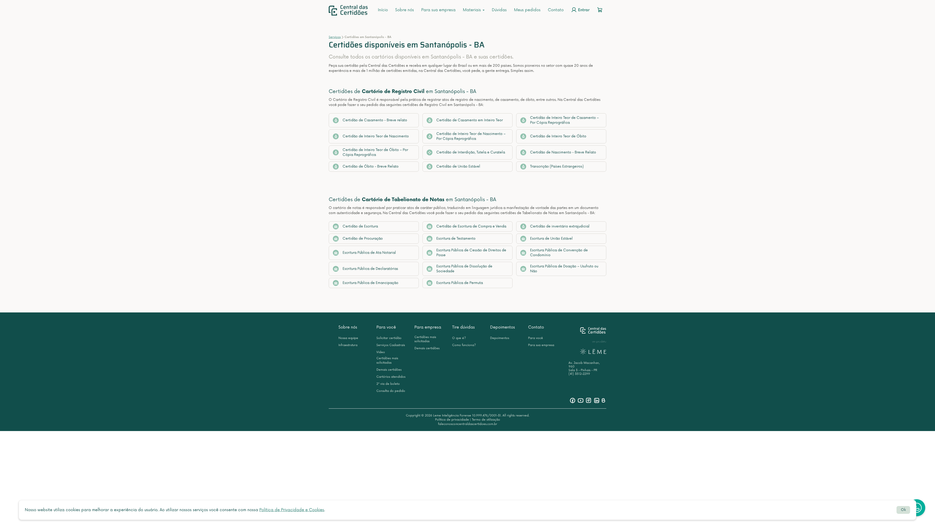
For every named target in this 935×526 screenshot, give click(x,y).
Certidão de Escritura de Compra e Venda (471, 226)
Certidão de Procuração (363, 238)
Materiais (472, 10)
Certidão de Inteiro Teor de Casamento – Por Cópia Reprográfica (564, 120)
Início (383, 10)
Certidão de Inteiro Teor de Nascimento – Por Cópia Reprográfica (470, 136)
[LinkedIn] (597, 400)
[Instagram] (589, 400)
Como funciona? (464, 345)
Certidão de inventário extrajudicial (559, 226)
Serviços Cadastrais (390, 345)
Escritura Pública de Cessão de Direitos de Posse (471, 252)
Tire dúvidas (463, 327)
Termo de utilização (486, 420)
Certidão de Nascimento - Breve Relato (563, 152)
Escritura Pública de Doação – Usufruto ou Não (564, 268)
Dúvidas (499, 10)
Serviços (335, 37)
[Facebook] (573, 400)
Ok (903, 510)
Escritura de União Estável (551, 238)
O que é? (459, 338)
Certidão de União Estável (458, 166)
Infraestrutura (347, 345)
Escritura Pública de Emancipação (370, 283)
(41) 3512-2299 (579, 374)
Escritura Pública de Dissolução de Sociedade (464, 268)
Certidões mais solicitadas (387, 360)
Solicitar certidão (389, 338)
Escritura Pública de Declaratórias (370, 269)
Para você (386, 327)
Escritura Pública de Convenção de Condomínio (559, 252)
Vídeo (380, 352)
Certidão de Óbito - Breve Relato (371, 166)
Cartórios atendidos (390, 377)
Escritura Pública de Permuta (459, 283)
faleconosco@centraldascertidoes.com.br (467, 424)
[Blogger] (603, 400)
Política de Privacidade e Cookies (291, 509)
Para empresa (427, 327)
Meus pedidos (527, 10)
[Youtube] (581, 400)
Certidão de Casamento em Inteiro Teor (469, 120)
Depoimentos (502, 327)
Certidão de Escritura (360, 226)
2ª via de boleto (388, 384)
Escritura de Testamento (456, 238)
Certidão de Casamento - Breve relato (375, 120)
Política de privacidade (452, 420)
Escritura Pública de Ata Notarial (369, 253)
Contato (556, 10)
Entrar (583, 10)
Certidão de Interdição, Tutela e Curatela (470, 152)
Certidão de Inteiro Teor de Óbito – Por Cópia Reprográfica (375, 152)
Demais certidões (389, 370)
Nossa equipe (348, 338)
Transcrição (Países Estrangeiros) (557, 166)
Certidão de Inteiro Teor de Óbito (558, 136)
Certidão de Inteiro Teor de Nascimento (376, 136)
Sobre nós (404, 10)
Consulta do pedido (390, 391)
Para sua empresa (438, 10)
